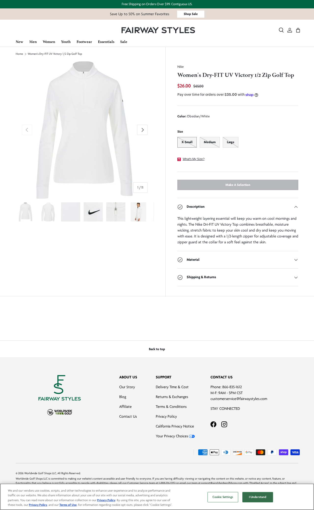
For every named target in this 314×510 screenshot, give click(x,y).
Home (19, 54)
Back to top (157, 349)
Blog (122, 397)
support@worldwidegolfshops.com (221, 483)
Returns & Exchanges (172, 397)
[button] (298, 30)
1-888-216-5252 (167, 483)
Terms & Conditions (171, 406)
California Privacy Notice (175, 426)
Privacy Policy (166, 416)
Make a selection (237, 185)
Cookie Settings (222, 497)
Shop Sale (191, 14)
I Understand (257, 497)
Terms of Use (68, 505)
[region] (157, 496)
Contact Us (128, 416)
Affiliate (125, 406)
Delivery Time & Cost (172, 387)
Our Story (127, 387)
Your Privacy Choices (172, 436)
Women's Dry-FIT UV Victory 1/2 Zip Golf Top (55, 54)
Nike (180, 67)
